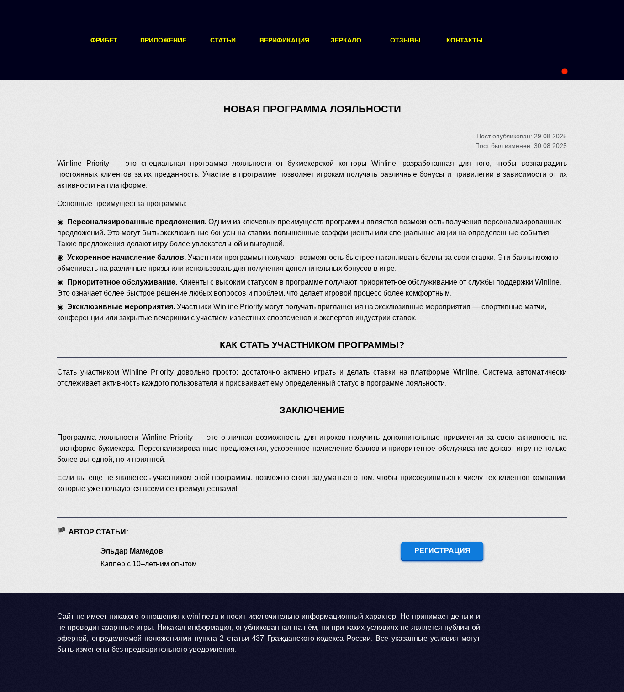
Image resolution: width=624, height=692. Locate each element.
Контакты (464, 40)
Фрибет (103, 40)
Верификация (284, 40)
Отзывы (405, 40)
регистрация (442, 551)
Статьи (223, 40)
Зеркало (346, 40)
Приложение (163, 40)
